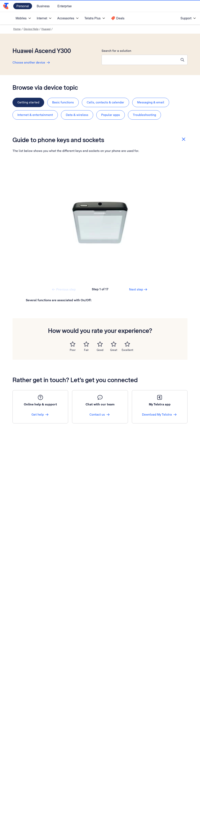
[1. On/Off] (100, 222)
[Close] (184, 139)
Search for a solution (116, 51)
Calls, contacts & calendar (105, 102)
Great (113, 350)
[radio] (73, 344)
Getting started (28, 102)
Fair (86, 350)
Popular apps (110, 115)
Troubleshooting (144, 115)
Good (100, 350)
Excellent (127, 350)
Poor (73, 350)
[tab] (28, 102)
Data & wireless (77, 115)
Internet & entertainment (35, 115)
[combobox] (139, 60)
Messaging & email (150, 102)
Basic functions (63, 102)
